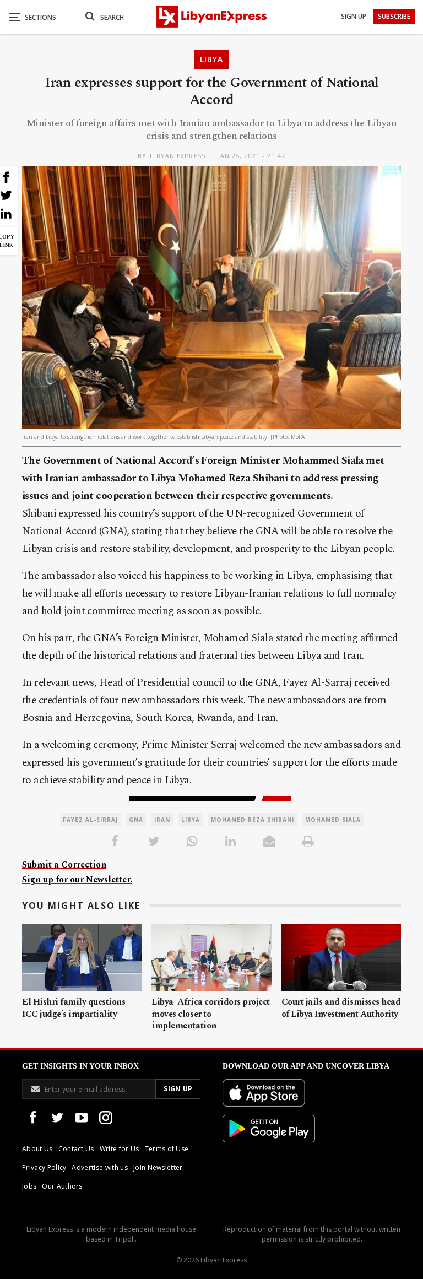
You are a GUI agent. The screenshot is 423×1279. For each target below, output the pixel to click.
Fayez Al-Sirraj (90, 819)
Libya (211, 59)
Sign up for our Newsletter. (77, 879)
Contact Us (76, 1148)
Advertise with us (99, 1167)
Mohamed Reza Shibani (252, 819)
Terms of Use (167, 1148)
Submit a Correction (64, 864)
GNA (136, 819)
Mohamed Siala (333, 819)
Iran (162, 819)
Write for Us (119, 1148)
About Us (37, 1148)
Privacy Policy (44, 1167)
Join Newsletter (158, 1167)
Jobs (29, 1186)
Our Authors (62, 1186)
